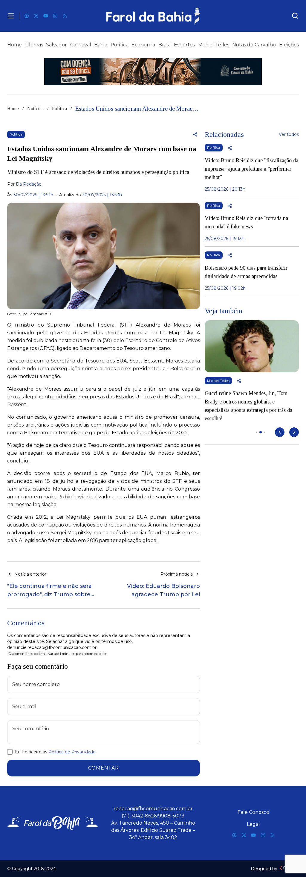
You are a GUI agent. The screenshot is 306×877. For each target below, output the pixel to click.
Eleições (289, 45)
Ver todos (289, 134)
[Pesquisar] (295, 15)
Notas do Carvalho (254, 45)
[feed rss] (64, 15)
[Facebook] (26, 15)
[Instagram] (55, 15)
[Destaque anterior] (279, 432)
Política (119, 45)
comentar (103, 768)
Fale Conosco (253, 812)
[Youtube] (45, 15)
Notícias (35, 108)
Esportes (184, 45)
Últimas (34, 45)
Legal (253, 824)
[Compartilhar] (195, 134)
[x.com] (36, 15)
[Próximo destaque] (294, 432)
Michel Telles (213, 45)
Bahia (100, 45)
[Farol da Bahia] (153, 16)
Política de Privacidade (72, 752)
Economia (143, 45)
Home (14, 45)
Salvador (56, 45)
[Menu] (10, 15)
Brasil (164, 45)
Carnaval (80, 45)
